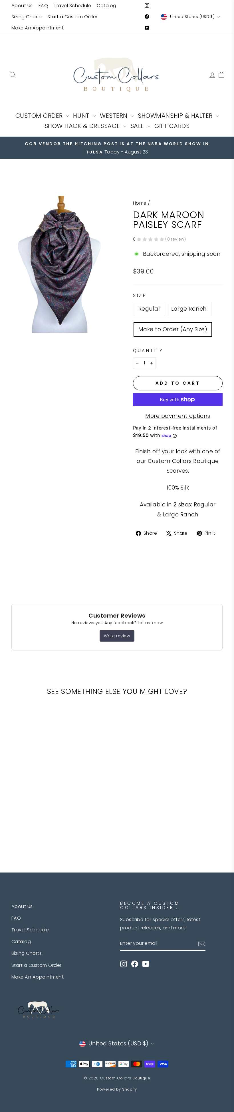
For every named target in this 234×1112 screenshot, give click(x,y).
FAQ (43, 5)
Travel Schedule (72, 5)
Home (140, 203)
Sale (138, 126)
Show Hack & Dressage (83, 126)
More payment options (177, 416)
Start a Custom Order (72, 16)
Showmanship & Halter (176, 115)
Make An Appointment (37, 28)
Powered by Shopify (117, 1089)
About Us (22, 5)
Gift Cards (171, 126)
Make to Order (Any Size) (172, 329)
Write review (117, 636)
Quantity (148, 351)
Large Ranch (189, 309)
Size (139, 295)
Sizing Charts (26, 16)
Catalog (106, 5)
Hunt (82, 115)
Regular (149, 309)
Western (114, 115)
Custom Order (40, 115)
